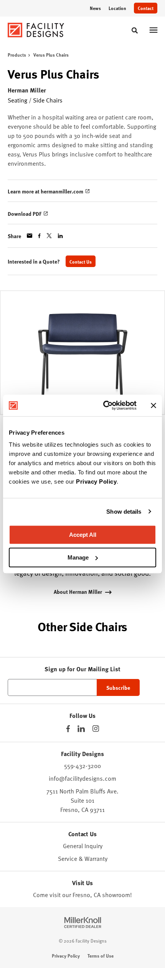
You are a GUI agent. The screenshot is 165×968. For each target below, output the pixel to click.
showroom (116, 894)
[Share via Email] (29, 236)
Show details (123, 511)
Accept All (82, 534)
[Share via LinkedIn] (60, 236)
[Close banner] (153, 405)
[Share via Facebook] (39, 236)
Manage (78, 557)
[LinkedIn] (81, 728)
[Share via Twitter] (49, 235)
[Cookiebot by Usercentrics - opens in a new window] (104, 405)
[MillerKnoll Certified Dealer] (82, 922)
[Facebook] (68, 728)
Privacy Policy (96, 481)
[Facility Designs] (36, 30)
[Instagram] (95, 728)
